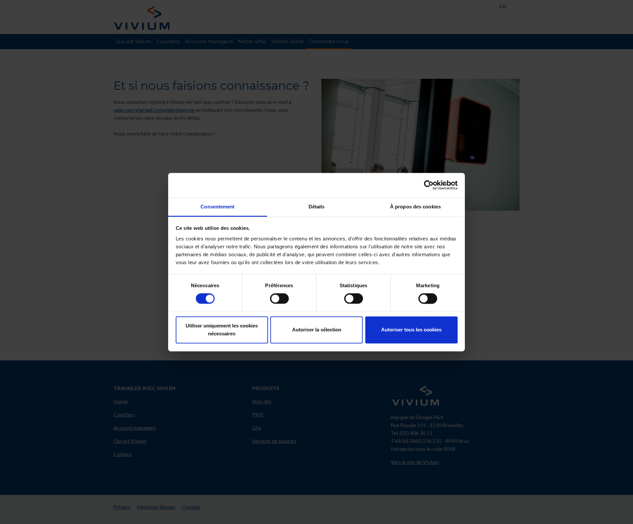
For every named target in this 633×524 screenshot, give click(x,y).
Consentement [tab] (217, 206)
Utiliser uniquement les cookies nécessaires (222, 330)
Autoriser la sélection (316, 330)
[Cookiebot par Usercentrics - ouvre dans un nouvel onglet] (429, 185)
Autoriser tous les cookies (411, 330)
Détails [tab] (317, 206)
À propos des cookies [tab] (415, 206)
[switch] (279, 298)
